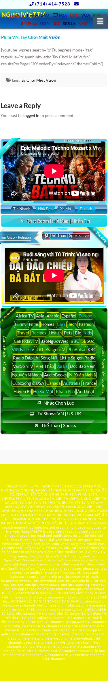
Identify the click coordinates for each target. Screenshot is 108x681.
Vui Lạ (62, 366)
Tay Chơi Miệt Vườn (38, 80)
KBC (92, 349)
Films (34, 324)
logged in (31, 115)
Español (68, 315)
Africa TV (25, 315)
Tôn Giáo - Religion (15, 237)
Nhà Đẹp (45, 208)
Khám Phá (65, 391)
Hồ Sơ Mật (43, 391)
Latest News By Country (103, 369)
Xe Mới (66, 208)
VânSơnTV (23, 366)
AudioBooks (55, 374)
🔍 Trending (100, 235)
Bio (78, 332)
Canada (53, 383)
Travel (23, 332)
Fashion (86, 324)
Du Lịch (86, 208)
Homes (47, 324)
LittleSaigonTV (51, 349)
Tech (72, 324)
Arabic (53, 315)
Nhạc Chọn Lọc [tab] (58, 402)
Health (55, 332)
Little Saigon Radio (77, 357)
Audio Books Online (4, 355)
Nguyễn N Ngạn (27, 374)
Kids (88, 332)
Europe (85, 315)
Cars (61, 324)
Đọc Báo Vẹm (82, 366)
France (89, 383)
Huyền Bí (22, 391)
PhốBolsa (76, 349)
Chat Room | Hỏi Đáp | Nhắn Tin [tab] (58, 220)
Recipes (38, 332)
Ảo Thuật (85, 391)
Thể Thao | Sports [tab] (58, 425)
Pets (68, 332)
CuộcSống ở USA (28, 383)
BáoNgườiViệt (54, 341)
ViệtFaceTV (23, 349)
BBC (75, 341)
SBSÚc (88, 341)
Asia (40, 315)
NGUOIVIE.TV (88, 510)
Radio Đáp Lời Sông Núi (35, 357)
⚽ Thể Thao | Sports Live (66, 235)
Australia (72, 383)
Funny (20, 324)
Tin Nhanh (21, 208)
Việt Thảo (44, 366)
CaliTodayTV (26, 341)
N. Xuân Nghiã (82, 374)
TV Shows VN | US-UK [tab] (59, 413)
